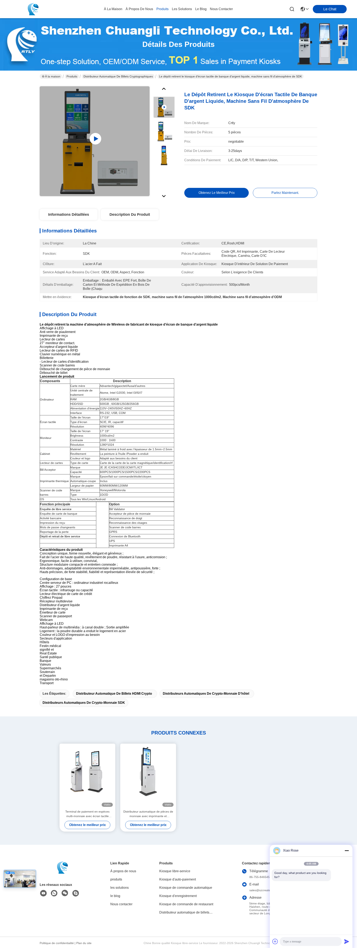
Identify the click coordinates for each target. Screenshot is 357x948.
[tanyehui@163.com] (75, 893)
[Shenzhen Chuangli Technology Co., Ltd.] (33, 9)
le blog (201, 9)
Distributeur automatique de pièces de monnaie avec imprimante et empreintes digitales (148, 814)
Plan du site (84, 943)
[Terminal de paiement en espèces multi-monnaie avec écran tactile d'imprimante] (87, 776)
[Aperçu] (62, 872)
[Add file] (275, 941)
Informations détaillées (68, 214)
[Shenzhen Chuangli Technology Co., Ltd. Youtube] (43, 893)
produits (162, 9)
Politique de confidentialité (57, 943)
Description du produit (129, 214)
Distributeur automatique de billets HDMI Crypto (114, 693)
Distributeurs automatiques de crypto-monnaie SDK (84, 702)
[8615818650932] (54, 893)
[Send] (346, 941)
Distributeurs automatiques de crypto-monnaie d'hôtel (206, 693)
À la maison (113, 9)
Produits (72, 76)
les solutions (182, 9)
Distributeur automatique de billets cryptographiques (118, 76)
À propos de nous (139, 9)
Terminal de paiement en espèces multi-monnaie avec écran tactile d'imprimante (87, 814)
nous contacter (221, 9)
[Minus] (346, 850)
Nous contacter (121, 904)
